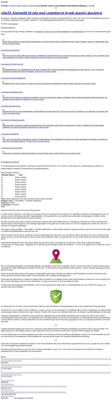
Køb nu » (12, 27)
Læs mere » (5, 27)
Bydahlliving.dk (78, 31)
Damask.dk (39, 31)
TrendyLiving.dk (50, 31)
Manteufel (4, 2)
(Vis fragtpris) (13, 24)
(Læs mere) (80, 20)
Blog (11, 398)
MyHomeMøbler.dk (63, 31)
